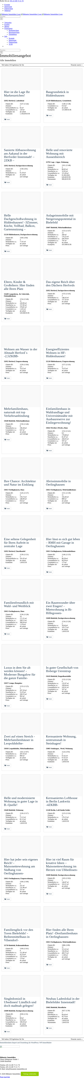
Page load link (5, 1077)
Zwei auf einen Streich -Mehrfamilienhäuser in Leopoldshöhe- (19, 740)
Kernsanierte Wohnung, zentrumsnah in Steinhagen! (61, 740)
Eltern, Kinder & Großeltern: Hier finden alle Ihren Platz (19, 285)
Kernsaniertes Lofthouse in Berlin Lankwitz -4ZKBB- (61, 801)
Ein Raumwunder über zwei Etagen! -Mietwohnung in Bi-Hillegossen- (60, 608)
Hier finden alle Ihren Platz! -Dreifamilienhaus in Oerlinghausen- (62, 933)
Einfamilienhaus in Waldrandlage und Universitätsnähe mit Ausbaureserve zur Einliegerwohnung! (59, 415)
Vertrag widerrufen (29, 1074)
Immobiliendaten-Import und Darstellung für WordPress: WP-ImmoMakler (26, 1043)
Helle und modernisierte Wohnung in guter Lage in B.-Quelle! (21, 801)
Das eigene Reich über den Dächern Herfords (60, 283)
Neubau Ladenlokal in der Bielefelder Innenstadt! (63, 1000)
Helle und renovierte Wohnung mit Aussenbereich (59, 153)
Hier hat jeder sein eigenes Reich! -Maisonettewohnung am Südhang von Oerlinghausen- (21, 866)
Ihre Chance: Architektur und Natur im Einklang (20, 482)
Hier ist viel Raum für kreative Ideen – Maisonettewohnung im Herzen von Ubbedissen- (62, 865)
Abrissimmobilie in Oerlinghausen (58, 482)
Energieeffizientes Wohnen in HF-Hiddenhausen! (57, 352)
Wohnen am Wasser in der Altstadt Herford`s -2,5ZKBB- (20, 352)
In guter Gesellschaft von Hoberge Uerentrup (62, 669)
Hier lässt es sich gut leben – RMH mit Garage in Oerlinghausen (63, 542)
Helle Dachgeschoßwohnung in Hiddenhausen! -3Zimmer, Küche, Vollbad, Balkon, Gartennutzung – (21, 222)
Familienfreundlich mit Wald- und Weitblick (19, 604)
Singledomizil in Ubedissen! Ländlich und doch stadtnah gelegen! (20, 1002)
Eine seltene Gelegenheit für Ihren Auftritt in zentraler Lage (20, 542)
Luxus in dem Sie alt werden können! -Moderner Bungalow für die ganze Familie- (19, 673)
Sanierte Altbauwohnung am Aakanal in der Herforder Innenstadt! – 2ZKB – (20, 155)
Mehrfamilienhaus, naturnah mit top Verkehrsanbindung (16, 412)
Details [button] (8, 119)
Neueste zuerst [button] (76, 65)
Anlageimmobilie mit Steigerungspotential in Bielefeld (61, 219)
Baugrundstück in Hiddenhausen (57, 93)
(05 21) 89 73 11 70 (17, 1)
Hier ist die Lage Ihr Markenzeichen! (17, 93)
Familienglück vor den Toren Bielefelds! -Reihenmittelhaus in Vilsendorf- (18, 935)
